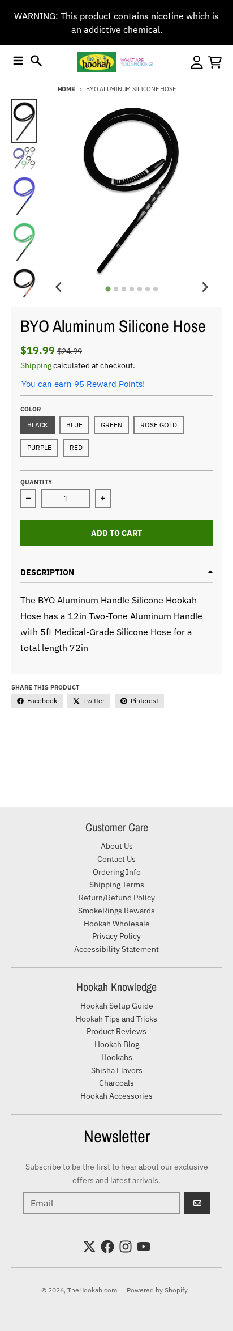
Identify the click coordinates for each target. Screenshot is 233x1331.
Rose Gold (158, 424)
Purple (39, 447)
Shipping (35, 365)
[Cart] (215, 62)
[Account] (197, 62)
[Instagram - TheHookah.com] (125, 1246)
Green (111, 424)
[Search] (36, 60)
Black (37, 424)
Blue (74, 424)
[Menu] (18, 60)
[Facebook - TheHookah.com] (107, 1246)
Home (66, 89)
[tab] (108, 288)
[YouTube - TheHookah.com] (143, 1246)
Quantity (36, 482)
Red (76, 447)
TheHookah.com (92, 1290)
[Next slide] (205, 287)
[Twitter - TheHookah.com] (89, 1246)
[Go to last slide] (59, 287)
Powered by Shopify (157, 1290)
